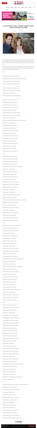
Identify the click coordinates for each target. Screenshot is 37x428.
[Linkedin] (31, 426)
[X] (20, 31)
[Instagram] (30, 426)
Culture (18, 23)
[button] (34, 7)
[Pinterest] (22, 31)
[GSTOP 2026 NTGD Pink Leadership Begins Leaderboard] (18, 15)
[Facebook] (18, 31)
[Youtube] (34, 426)
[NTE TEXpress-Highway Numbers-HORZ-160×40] (18, 422)
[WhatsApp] (24, 31)
